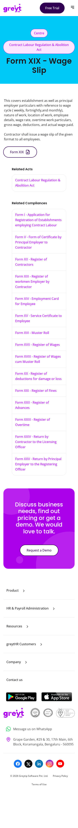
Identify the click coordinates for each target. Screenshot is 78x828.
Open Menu (72, 7)
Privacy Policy (60, 776)
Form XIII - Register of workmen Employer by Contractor (32, 281)
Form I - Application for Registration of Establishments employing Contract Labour (38, 219)
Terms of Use (39, 784)
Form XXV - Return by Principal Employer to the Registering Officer (38, 464)
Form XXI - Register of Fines (36, 390)
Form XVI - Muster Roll (32, 333)
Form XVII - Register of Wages (37, 344)
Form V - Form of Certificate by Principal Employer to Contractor (38, 242)
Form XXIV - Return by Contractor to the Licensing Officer (36, 441)
